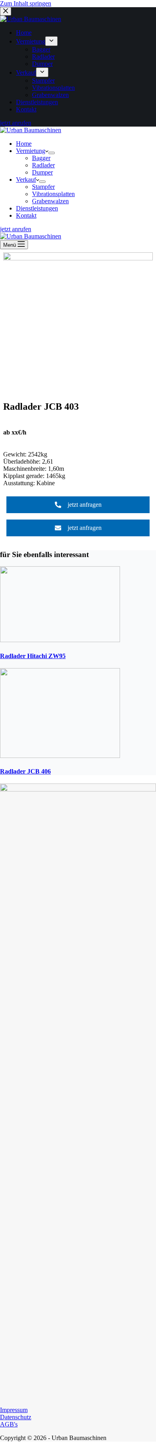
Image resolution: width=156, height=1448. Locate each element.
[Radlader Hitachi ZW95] (60, 640)
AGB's (9, 1424)
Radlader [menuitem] (43, 56)
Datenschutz (15, 1417)
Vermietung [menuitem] (30, 41)
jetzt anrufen (15, 122)
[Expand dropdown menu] (51, 41)
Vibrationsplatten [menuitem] (53, 87)
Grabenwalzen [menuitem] (50, 94)
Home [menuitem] (24, 32)
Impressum (14, 1409)
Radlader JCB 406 (25, 771)
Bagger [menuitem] (41, 49)
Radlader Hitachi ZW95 (33, 656)
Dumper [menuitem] (42, 63)
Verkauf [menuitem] (26, 72)
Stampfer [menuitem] (43, 80)
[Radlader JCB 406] (60, 755)
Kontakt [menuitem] (26, 109)
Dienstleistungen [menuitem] (37, 102)
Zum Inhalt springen (25, 3)
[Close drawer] (5, 11)
